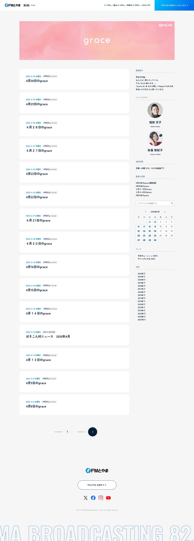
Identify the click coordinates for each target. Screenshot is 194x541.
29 (150, 240)
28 (144, 240)
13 (138, 231)
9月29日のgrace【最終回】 (146, 183)
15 (150, 231)
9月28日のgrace (142, 186)
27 (139, 240)
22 (150, 236)
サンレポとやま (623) (146, 258)
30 (155, 240)
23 (155, 236)
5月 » (165, 212)
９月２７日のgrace (144, 189)
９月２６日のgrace (144, 192)
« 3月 (145, 212)
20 (139, 236)
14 (144, 231)
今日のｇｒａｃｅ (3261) (148, 255)
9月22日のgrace (142, 195)
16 (155, 231)
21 (144, 236)
